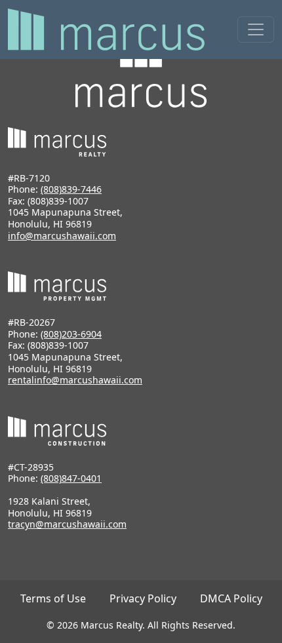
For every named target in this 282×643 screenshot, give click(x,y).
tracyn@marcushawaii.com (67, 524)
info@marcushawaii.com (62, 235)
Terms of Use (53, 598)
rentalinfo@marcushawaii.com (75, 380)
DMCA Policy (231, 598)
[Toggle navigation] (255, 29)
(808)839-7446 (71, 189)
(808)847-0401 (71, 478)
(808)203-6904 (71, 334)
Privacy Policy (143, 598)
